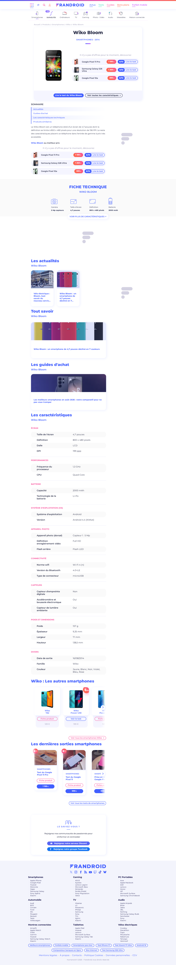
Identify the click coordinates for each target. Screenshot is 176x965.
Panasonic (79, 907)
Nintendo (79, 889)
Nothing (123, 912)
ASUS (77, 880)
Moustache (124, 935)
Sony (77, 914)
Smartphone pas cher (82, 945)
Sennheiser (124, 916)
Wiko (68, 24)
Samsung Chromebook (130, 896)
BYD (32, 905)
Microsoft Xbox (81, 887)
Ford (32, 910)
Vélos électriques (127, 924)
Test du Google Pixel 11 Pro (44, 773)
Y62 (47, 713)
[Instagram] (76, 872)
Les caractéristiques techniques (49, 117)
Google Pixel (35, 883)
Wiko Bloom (37, 143)
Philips (78, 910)
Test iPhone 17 (104, 945)
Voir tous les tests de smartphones (87, 803)
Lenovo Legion (81, 885)
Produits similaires (42, 122)
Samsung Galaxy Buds (129, 914)
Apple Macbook (126, 883)
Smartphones (58, 24)
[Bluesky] (105, 872)
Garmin (33, 935)
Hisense (78, 903)
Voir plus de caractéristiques (87, 216)
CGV (134, 955)
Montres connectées (39, 924)
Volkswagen (35, 920)
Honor (122, 889)
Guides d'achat (40, 113)
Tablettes (78, 924)
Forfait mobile (139, 5)
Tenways (123, 939)
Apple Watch (35, 930)
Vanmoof (124, 941)
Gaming (77, 877)
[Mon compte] (49, 4)
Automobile (34, 900)
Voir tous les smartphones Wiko (86, 738)
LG (76, 905)
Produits (46, 24)
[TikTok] (100, 872)
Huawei (33, 885)
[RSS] (86, 872)
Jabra (122, 907)
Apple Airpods (126, 903)
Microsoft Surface (127, 893)
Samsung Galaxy (37, 891)
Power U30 (76, 713)
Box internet (91, 950)
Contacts (77, 955)
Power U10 (104, 713)
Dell (122, 885)
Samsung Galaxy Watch (40, 939)
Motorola (34, 887)
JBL (121, 910)
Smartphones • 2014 (88, 40)
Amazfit (33, 928)
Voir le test (76, 719)
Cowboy (123, 928)
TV (74, 900)
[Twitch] (95, 872)
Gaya (122, 932)
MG (31, 912)
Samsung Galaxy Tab (84, 937)
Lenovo (123, 887)
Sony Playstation (82, 893)
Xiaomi (33, 896)
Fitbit (32, 932)
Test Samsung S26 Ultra (112, 950)
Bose (122, 905)
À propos (64, 955)
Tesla (32, 918)
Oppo (32, 889)
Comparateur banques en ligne (67, 950)
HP (121, 891)
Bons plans (123, 5)
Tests (101, 5)
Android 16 (141, 945)
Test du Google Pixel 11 (73, 778)
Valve (77, 896)
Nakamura (124, 937)
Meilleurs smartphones (40, 945)
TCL (76, 916)
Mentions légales (48, 955)
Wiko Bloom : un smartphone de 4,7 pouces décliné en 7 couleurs (68, 297)
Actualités (38, 109)
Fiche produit (47, 719)
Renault (33, 916)
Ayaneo (78, 883)
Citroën (33, 907)
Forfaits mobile (61, 945)
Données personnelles (118, 955)
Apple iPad (79, 928)
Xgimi (77, 918)
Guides (110, 5)
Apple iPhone (35, 880)
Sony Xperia (35, 893)
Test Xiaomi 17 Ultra (123, 945)
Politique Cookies (93, 955)
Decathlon (124, 930)
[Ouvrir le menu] (32, 5)
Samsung (79, 912)
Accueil (37, 24)
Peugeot (33, 914)
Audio (121, 900)
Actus (92, 5)
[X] (71, 872)
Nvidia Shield (80, 891)
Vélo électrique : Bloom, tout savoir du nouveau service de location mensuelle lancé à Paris (42, 297)
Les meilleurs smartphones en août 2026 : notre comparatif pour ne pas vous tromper (68, 401)
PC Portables (125, 877)
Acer (122, 880)
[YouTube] (90, 872)
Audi (32, 903)
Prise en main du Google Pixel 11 (103, 778)
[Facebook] (81, 872)
